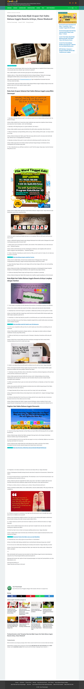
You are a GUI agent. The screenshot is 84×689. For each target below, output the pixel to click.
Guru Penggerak (51, 8)
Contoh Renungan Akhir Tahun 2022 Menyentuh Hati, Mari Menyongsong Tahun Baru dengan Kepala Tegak (36, 626)
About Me (29, 684)
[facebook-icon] (70, 3)
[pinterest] (30, 596)
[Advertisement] (30, 33)
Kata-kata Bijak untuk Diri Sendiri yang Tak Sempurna (26, 324)
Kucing (38, 8)
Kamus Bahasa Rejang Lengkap (61, 682)
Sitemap (34, 682)
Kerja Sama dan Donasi (42, 682)
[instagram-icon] (73, 3)
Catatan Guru (22, 8)
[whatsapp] (40, 596)
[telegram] (49, 596)
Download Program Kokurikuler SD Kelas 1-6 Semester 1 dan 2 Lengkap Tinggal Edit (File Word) (67, 26)
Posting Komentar (29, 22)
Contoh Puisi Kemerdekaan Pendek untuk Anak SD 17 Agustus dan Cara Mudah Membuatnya (67, 44)
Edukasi (15, 8)
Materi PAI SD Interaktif (58, 684)
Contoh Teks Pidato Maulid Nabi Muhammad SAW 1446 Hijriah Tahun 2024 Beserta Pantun (67, 38)
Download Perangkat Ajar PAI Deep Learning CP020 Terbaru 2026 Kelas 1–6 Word (67, 32)
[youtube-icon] (76, 3)
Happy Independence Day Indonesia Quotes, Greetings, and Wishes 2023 (24, 625)
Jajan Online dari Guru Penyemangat (18, 684)
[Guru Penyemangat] (13, 1)
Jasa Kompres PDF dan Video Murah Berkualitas (42, 684)
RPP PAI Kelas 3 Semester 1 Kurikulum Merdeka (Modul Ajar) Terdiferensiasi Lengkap (67, 50)
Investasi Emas (31, 8)
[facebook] (12, 596)
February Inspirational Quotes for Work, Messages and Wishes (36, 610)
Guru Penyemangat (44, 687)
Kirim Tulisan (51, 682)
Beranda (9, 8)
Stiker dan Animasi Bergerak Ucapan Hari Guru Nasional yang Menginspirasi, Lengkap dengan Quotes (24, 612)
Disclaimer (22, 682)
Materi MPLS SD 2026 (68, 684)
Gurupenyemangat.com (41, 63)
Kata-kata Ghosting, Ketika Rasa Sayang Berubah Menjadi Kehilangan (29, 447)
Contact (16, 682)
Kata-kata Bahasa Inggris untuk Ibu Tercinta (23, 257)
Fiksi (43, 8)
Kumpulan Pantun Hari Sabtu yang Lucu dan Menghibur (26, 536)
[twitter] (21, 596)
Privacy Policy (28, 682)
